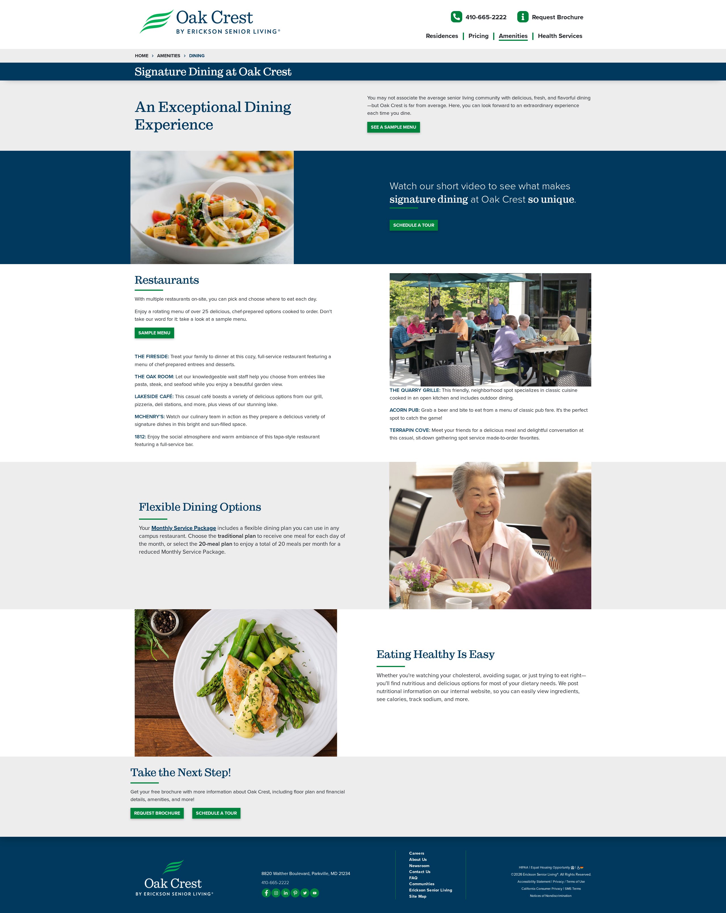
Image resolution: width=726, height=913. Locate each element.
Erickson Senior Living (430, 890)
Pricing (478, 36)
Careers (416, 853)
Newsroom (419, 865)
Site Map (417, 896)
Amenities (513, 36)
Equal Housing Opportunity (551, 867)
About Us (418, 859)
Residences (442, 36)
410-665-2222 (486, 17)
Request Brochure (557, 17)
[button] (221, 21)
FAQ (413, 878)
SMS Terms (573, 889)
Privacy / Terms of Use (569, 882)
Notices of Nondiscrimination (551, 896)
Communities (421, 884)
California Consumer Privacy (542, 889)
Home (141, 56)
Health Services (560, 36)
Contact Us (419, 871)
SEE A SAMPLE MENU (393, 127)
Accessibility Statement (534, 882)
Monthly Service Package (183, 528)
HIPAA (523, 867)
